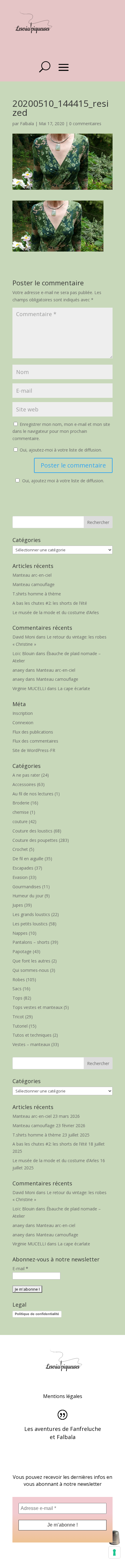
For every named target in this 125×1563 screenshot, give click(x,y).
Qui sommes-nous (30, 970)
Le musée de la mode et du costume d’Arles (55, 612)
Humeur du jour (27, 896)
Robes (18, 979)
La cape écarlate (74, 688)
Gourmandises (26, 886)
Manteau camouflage (33, 584)
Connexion (22, 722)
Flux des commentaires (35, 741)
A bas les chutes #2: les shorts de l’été (49, 603)
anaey (18, 670)
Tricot (18, 1016)
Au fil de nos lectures (32, 794)
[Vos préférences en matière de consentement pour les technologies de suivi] (114, 1552)
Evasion (20, 877)
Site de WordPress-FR (33, 750)
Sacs (17, 988)
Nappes (20, 933)
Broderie (20, 803)
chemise (20, 812)
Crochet (20, 849)
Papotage (22, 951)
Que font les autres (31, 961)
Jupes (17, 905)
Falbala (27, 123)
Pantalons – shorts (30, 942)
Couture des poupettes (35, 840)
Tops (17, 998)
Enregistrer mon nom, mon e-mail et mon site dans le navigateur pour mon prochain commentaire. (61, 431)
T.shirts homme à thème (36, 594)
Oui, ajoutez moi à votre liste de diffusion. (63, 480)
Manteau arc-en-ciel (32, 575)
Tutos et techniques (32, 1035)
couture (20, 821)
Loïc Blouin (23, 653)
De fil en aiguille (27, 858)
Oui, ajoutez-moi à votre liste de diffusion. (60, 450)
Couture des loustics (32, 831)
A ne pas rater (26, 775)
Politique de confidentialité (37, 1314)
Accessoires (24, 784)
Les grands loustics (31, 914)
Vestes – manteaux (31, 1044)
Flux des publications (32, 732)
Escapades (22, 868)
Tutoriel (20, 1026)
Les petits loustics (30, 924)
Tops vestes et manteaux (37, 1007)
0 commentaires (85, 123)
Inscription (22, 713)
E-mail (20, 1268)
